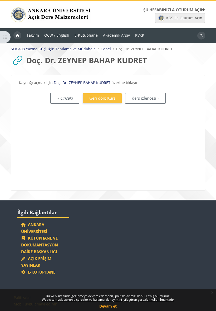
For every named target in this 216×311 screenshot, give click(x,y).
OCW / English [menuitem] (56, 35)
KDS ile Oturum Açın (184, 17)
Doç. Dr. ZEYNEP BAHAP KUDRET (82, 82)
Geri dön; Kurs (102, 98)
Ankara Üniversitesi (34, 228)
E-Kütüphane (40, 272)
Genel (106, 49)
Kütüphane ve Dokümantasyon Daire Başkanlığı (39, 244)
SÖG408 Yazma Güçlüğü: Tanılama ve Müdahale (53, 49)
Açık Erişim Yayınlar (36, 262)
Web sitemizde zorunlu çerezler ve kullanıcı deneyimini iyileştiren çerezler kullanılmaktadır (108, 299)
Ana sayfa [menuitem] (17, 35)
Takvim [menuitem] (33, 35)
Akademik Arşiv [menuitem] (116, 35)
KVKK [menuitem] (139, 35)
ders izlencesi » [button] (145, 98)
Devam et (108, 306)
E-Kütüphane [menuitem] (86, 35)
